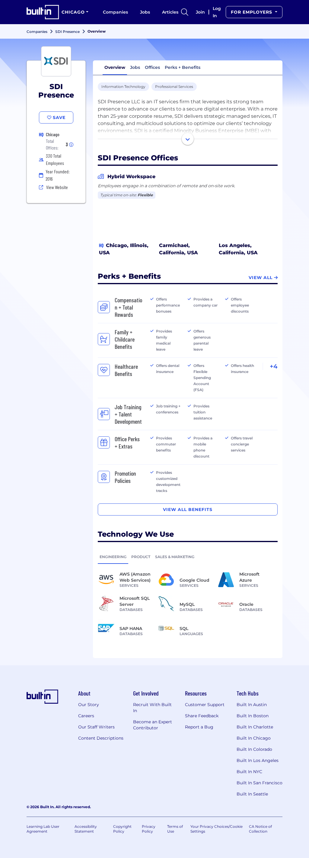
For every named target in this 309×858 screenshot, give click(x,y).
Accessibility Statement (86, 829)
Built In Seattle (252, 794)
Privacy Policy (148, 829)
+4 (274, 366)
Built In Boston (253, 715)
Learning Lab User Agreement (43, 829)
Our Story (88, 704)
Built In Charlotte (255, 727)
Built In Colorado (254, 749)
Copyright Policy (122, 829)
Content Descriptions (100, 738)
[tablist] (188, 556)
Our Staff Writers (96, 727)
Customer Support (205, 704)
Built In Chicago (254, 738)
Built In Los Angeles (258, 760)
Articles (170, 12)
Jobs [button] (135, 67)
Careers (86, 715)
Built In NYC (249, 771)
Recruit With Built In (152, 707)
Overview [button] (114, 67)
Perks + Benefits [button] (182, 67)
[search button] (184, 12)
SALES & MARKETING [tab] (174, 556)
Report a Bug (199, 727)
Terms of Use (175, 829)
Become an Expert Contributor (152, 725)
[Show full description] (188, 139)
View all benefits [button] (187, 509)
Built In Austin (252, 704)
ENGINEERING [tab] (113, 556)
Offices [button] (152, 67)
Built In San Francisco (259, 783)
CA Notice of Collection (260, 829)
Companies (115, 12)
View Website (57, 187)
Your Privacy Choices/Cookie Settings (216, 829)
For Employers (252, 12)
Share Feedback (201, 715)
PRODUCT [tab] (140, 556)
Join (200, 12)
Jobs (145, 12)
